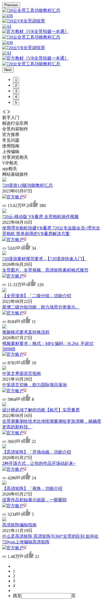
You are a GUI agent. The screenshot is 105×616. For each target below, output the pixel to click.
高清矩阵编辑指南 (19, 525)
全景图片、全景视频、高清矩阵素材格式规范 (45, 270)
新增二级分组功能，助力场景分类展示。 (41, 307)
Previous (11, 5)
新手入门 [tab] (10, 117)
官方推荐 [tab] (10, 134)
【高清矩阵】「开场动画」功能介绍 (36, 452)
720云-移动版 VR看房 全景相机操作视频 (40, 216)
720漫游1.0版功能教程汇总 (27, 185)
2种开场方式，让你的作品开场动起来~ (39, 463)
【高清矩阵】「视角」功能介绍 (32, 488)
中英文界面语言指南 (21, 373)
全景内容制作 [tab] (15, 129)
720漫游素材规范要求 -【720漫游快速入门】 (44, 258)
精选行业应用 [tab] (15, 123)
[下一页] (58, 590)
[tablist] (52, 129)
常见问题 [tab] (10, 140)
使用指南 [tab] (10, 146)
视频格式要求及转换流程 (26, 332)
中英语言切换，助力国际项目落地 (34, 385)
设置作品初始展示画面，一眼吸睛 (34, 499)
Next (8, 70)
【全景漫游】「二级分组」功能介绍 (36, 295)
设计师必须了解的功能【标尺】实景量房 (41, 410)
